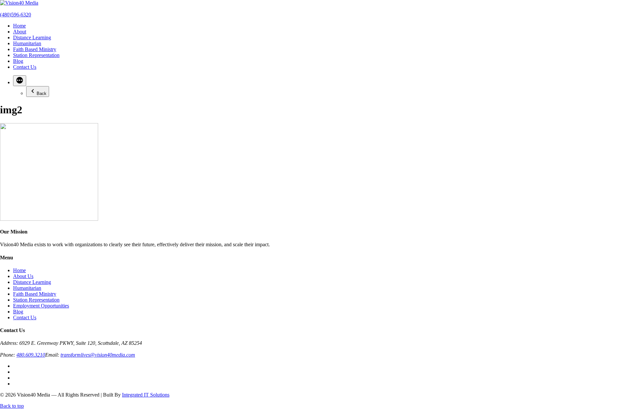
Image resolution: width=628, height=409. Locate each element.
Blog (18, 61)
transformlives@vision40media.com (98, 355)
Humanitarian (27, 43)
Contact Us (24, 67)
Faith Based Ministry (34, 49)
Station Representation (36, 55)
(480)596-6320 (15, 14)
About (19, 31)
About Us (23, 276)
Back (41, 93)
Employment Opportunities (41, 305)
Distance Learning (32, 37)
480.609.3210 (30, 355)
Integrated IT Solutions (145, 395)
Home (19, 25)
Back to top (12, 406)
